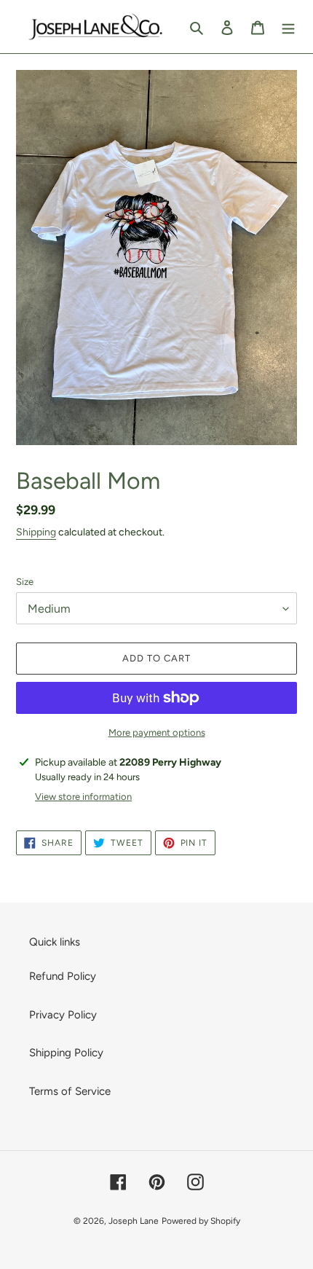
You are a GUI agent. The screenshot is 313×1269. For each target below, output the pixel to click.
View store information (83, 796)
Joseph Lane (133, 1221)
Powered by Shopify (201, 1221)
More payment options (156, 732)
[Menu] (288, 26)
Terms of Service (70, 1091)
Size (24, 581)
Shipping (36, 532)
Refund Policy (62, 976)
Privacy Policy (63, 1014)
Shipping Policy (66, 1052)
